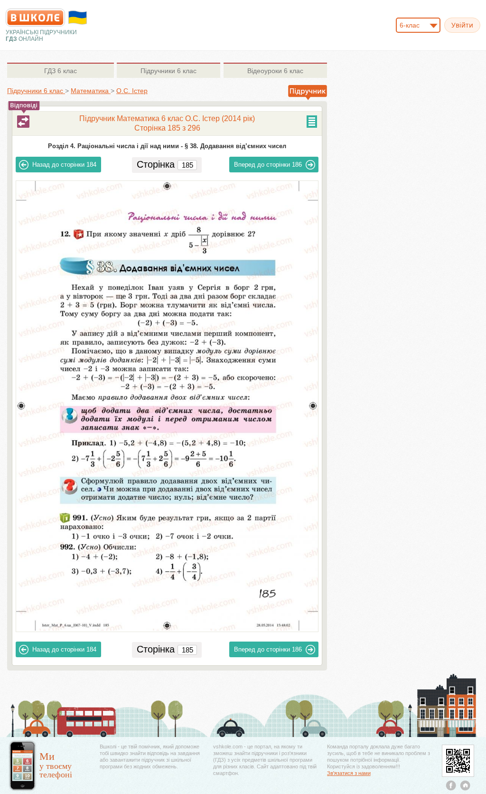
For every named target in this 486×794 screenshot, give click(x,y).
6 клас (60, 71)
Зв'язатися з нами (349, 773)
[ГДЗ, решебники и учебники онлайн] (35, 18)
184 (64, 164)
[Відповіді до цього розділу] (23, 121)
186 (268, 164)
